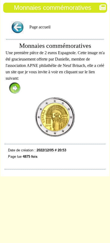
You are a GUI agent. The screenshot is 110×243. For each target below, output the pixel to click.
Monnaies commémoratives (52, 7)
